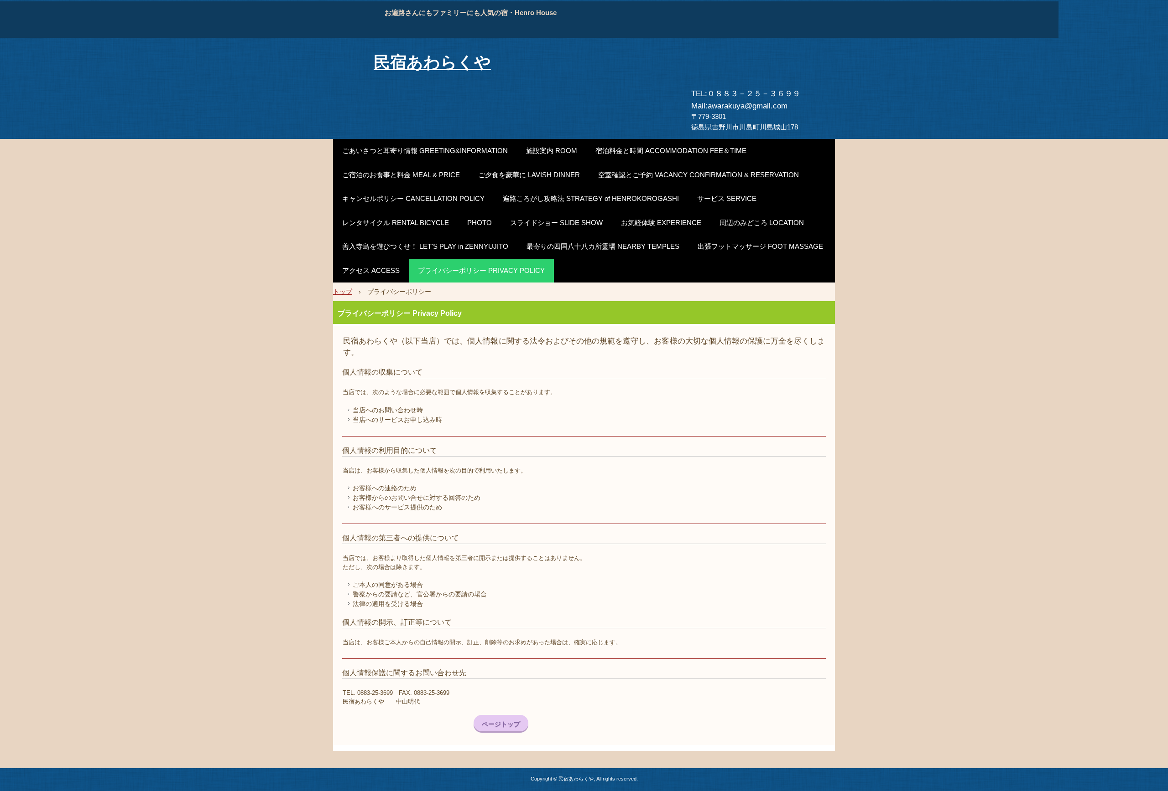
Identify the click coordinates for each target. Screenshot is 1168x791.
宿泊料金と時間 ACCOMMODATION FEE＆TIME (670, 150)
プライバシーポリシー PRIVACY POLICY (481, 270)
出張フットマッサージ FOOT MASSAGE (760, 246)
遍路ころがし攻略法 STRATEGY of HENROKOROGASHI (591, 198)
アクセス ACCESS (371, 270)
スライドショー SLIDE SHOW (556, 222)
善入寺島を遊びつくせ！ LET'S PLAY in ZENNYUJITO (425, 246)
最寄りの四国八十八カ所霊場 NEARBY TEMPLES (603, 246)
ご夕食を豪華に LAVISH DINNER (529, 175)
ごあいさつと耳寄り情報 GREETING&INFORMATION (425, 150)
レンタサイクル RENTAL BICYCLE (395, 222)
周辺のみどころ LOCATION (762, 222)
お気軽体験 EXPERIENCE (661, 222)
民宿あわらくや (432, 62)
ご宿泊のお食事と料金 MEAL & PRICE (401, 175)
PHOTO (479, 222)
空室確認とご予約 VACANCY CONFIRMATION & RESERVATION (698, 175)
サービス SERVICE (726, 198)
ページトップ (501, 724)
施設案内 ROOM (551, 150)
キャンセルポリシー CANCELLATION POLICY (413, 198)
